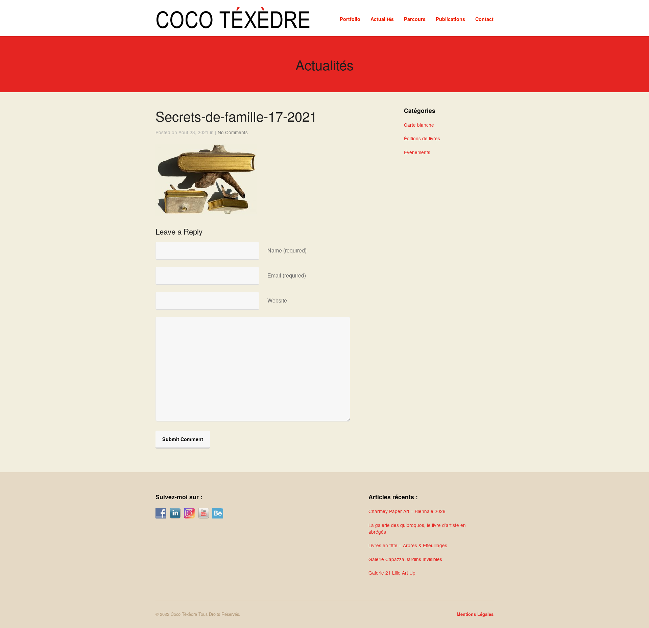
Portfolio (350, 19)
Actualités (382, 19)
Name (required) (287, 250)
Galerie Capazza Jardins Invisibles (405, 559)
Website (277, 300)
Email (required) (286, 275)
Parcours (415, 19)
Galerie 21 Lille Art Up (391, 572)
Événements (417, 152)
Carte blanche (419, 124)
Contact (484, 19)
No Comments (233, 132)
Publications (450, 19)
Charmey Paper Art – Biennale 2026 (407, 511)
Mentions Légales (475, 614)
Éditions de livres (422, 138)
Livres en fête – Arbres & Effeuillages (407, 545)
